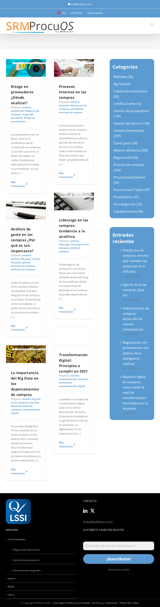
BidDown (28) (123, 77)
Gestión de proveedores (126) (131, 113)
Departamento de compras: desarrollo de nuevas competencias (136, 319)
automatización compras (73, 379)
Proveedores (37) (126, 197)
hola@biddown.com (81, 4)
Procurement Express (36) (130, 180)
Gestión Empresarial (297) (129, 133)
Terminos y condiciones (104, 602)
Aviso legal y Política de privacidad (71, 602)
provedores (76, 109)
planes (11, 578)
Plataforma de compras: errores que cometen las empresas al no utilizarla (135, 261)
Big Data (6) (122, 84)
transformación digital (72, 386)
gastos (26, 262)
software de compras (23, 269)
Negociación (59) (126, 157)
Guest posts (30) (126, 143)
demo (11, 594)
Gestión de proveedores (26, 560)
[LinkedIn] (85, 511)
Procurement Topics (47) (132, 190)
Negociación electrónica (26, 549)
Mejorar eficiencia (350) (131, 150)
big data (34, 402)
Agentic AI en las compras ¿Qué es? (135, 290)
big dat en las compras (26, 400)
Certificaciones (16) (127, 104)
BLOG (11, 586)
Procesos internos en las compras (72, 92)
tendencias (65, 382)
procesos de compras (23, 265)
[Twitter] (92, 511)
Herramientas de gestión (27, 570)
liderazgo (64, 244)
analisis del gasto (21, 258)
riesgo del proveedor (22, 116)
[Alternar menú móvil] (152, 24)
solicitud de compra (70, 112)
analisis (26, 107)
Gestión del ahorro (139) (131, 123)
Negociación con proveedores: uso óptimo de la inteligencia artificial (136, 353)
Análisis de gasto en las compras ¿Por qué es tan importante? (23, 240)
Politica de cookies (129, 602)
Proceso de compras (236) (129, 167)
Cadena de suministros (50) (131, 94)
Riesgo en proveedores (23, 119)
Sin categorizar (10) (128, 204)
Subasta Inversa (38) (128, 211)
